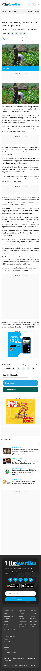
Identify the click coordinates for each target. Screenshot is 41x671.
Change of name (10, 652)
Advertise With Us (18, 658)
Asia (5, 627)
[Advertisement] (20, 296)
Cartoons (22, 621)
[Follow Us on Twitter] (15, 580)
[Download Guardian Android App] (13, 585)
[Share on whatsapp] (16, 33)
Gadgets (7, 647)
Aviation (6, 613)
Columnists (23, 624)
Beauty (21, 616)
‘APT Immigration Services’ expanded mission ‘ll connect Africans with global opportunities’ (25, 452)
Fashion (33, 613)
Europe (21, 613)
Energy (6, 619)
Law (5, 650)
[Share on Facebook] (8, 33)
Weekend (7, 639)
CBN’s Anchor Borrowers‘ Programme (19, 365)
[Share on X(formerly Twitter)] (12, 33)
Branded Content (10, 629)
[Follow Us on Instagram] (21, 580)
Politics (22, 11)
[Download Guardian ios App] (27, 585)
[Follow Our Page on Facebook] (10, 580)
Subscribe (20, 599)
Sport (37, 11)
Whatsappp (11, 390)
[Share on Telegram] (20, 33)
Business (29, 11)
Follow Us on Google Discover (14, 39)
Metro (16, 11)
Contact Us (7, 660)
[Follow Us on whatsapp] (31, 580)
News (4, 11)
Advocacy (7, 621)
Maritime (33, 624)
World (32, 627)
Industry (33, 619)
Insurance (33, 621)
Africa (6, 624)
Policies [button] (29, 658)
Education (22, 619)
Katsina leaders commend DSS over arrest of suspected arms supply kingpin (24, 472)
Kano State (36, 365)
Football (33, 616)
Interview (7, 642)
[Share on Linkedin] (24, 33)
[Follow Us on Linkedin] (26, 580)
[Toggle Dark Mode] (32, 4)
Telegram (10, 383)
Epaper (11, 11)
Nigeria (21, 627)
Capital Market (9, 616)
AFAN (4, 365)
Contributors (8, 611)
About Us (6, 658)
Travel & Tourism (9, 636)
